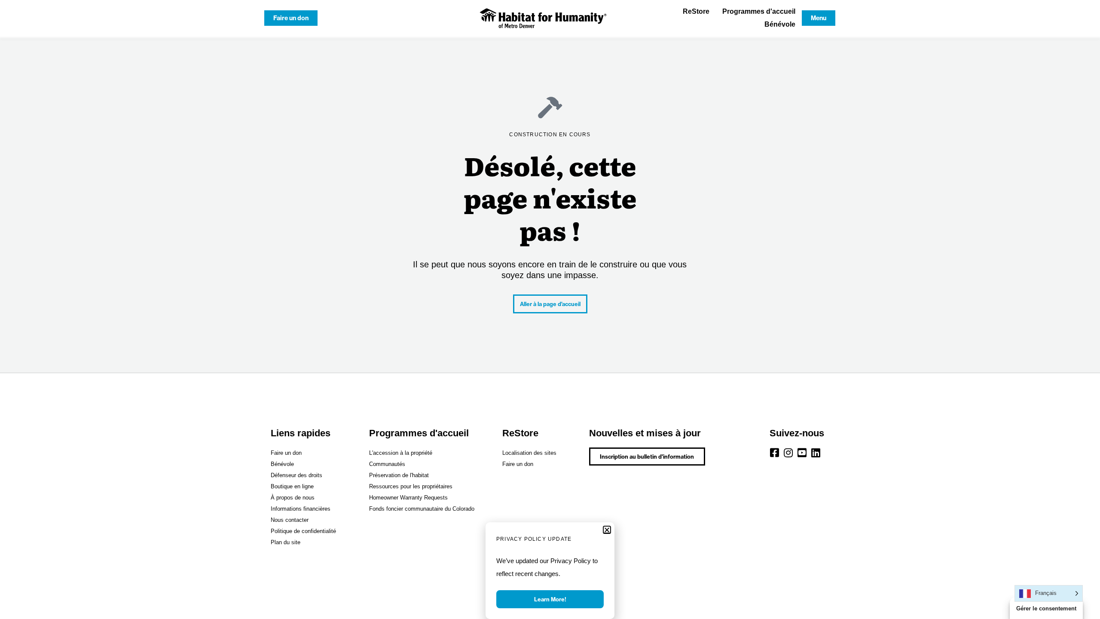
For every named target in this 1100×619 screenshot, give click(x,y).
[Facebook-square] (775, 452)
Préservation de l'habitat (399, 475)
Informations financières (300, 509)
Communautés (387, 464)
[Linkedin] (816, 452)
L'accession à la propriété (400, 453)
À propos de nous (293, 497)
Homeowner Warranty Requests (408, 497)
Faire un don (286, 453)
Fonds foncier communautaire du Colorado (421, 509)
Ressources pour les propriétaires (410, 486)
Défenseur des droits (296, 475)
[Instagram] (788, 452)
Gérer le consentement (1046, 608)
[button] (607, 530)
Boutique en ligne (292, 486)
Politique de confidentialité (303, 531)
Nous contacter (290, 520)
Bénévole (779, 24)
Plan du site (285, 542)
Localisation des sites (529, 453)
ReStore (696, 11)
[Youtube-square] (802, 452)
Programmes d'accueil (758, 11)
